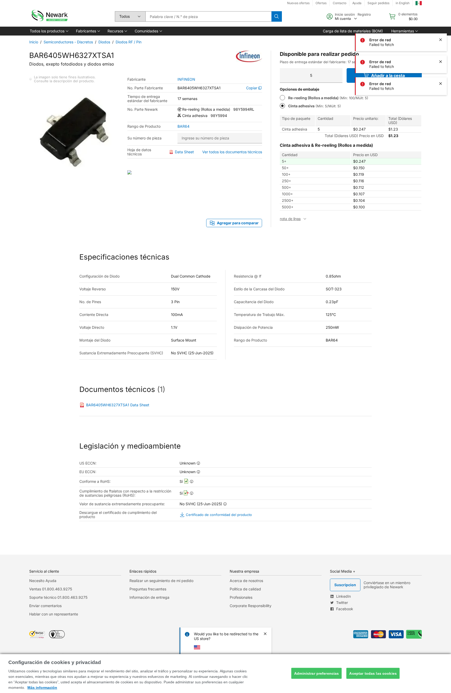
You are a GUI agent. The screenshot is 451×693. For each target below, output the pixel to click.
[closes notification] (440, 17)
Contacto (339, 3)
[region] (225, 673)
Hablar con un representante (53, 614)
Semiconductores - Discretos (68, 42)
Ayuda (356, 3)
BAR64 (183, 126)
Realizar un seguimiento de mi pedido (161, 580)
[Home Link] (49, 16)
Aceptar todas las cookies (373, 673)
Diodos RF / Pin (128, 42)
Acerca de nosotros (246, 580)
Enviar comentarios (45, 605)
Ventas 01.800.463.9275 (50, 589)
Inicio (33, 42)
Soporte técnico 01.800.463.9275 (58, 597)
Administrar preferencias (316, 673)
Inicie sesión (345, 14)
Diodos (104, 42)
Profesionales (241, 597)
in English (403, 3)
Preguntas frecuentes (147, 589)
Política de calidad (245, 589)
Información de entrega (149, 597)
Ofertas (321, 3)
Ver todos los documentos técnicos (232, 152)
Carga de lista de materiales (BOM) (353, 31)
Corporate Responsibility (250, 605)
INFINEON (186, 79)
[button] (49, 31)
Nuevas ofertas (298, 3)
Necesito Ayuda (42, 580)
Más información (42, 687)
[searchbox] (208, 16)
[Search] (276, 16)
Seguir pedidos (378, 3)
